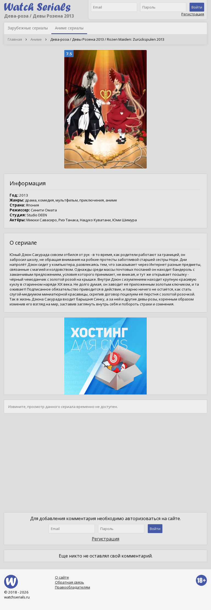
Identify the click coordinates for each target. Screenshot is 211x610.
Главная (15, 39)
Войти (196, 7)
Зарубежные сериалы (28, 28)
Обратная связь (69, 582)
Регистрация (192, 14)
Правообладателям (72, 587)
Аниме (36, 39)
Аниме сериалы (69, 28)
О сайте (62, 577)
